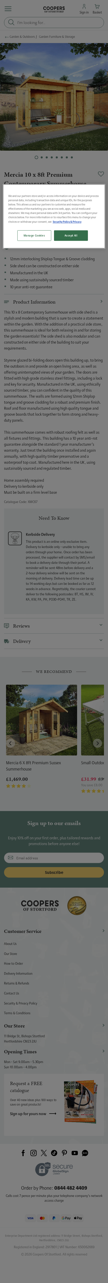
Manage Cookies (34, 235)
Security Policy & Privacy (67, 222)
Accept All (71, 235)
